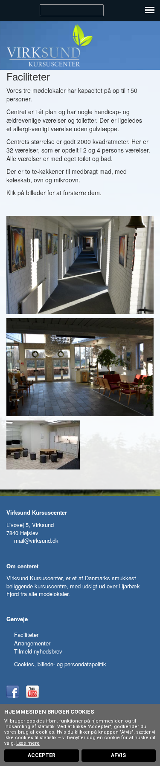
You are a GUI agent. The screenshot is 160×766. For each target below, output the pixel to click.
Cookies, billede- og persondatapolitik (60, 664)
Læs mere (28, 743)
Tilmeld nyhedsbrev (38, 651)
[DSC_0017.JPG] (80, 265)
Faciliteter (26, 635)
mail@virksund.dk (36, 540)
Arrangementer (32, 643)
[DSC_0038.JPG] (80, 367)
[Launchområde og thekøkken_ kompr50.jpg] (80, 444)
